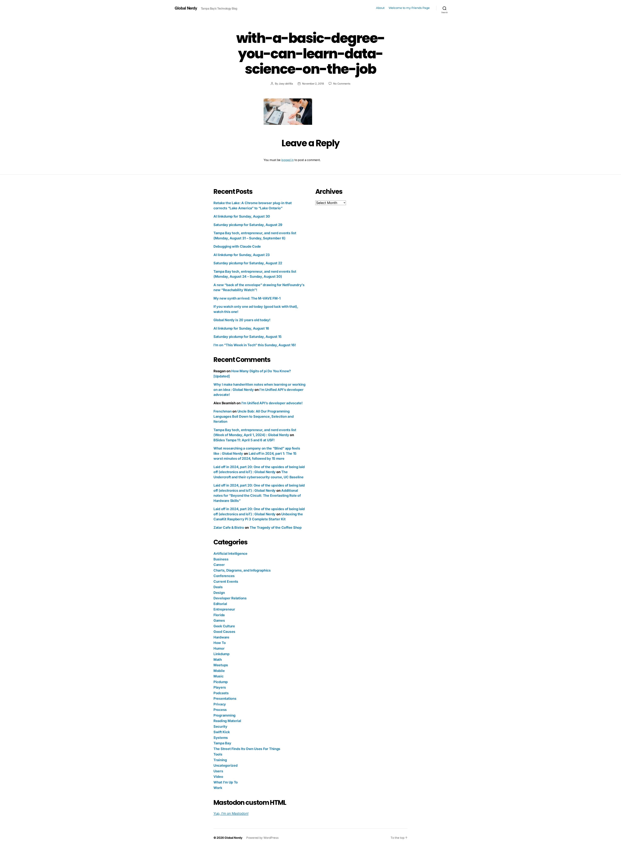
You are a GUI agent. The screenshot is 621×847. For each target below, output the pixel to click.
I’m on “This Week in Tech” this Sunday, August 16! (254, 345)
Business (221, 559)
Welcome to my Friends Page (409, 8)
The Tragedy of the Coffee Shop (276, 527)
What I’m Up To (225, 782)
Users (218, 771)
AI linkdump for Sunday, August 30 (241, 216)
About (380, 8)
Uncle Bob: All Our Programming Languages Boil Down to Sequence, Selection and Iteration (253, 416)
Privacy (219, 704)
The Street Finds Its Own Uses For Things (246, 749)
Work (217, 788)
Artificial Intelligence (230, 554)
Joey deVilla (286, 83)
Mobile (219, 671)
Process (220, 710)
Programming (224, 715)
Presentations (224, 699)
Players (219, 687)
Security (220, 726)
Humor (219, 648)
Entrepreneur (224, 609)
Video (218, 777)
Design (219, 593)
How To (219, 643)
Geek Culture (224, 626)
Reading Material (227, 721)
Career (219, 565)
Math (217, 660)
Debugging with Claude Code (237, 246)
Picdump (220, 682)
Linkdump (221, 654)
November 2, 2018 (313, 83)
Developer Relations (230, 598)
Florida (219, 615)
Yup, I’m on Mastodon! (230, 813)
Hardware (221, 637)
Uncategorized (225, 765)
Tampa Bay (222, 743)
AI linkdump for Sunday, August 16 (241, 328)
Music (218, 676)
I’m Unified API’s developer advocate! (272, 403)
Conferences (224, 576)
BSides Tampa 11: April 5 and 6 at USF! (244, 440)
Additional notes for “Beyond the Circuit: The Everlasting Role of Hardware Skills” (257, 495)
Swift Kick (221, 732)
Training (220, 760)
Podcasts (221, 693)
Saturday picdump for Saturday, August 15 (247, 337)
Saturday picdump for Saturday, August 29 (247, 225)
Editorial (220, 604)
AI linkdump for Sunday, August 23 (241, 255)
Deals (218, 587)
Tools (217, 754)
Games (219, 620)
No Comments (341, 83)
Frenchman (222, 411)
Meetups (220, 665)
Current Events (225, 581)
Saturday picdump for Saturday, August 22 (247, 263)
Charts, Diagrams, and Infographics (242, 570)
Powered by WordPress (262, 837)
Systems (220, 738)
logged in (287, 160)
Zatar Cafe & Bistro (228, 527)
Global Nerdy (186, 8)
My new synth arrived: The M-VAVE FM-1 (247, 298)
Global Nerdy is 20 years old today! (241, 320)
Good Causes (224, 632)
